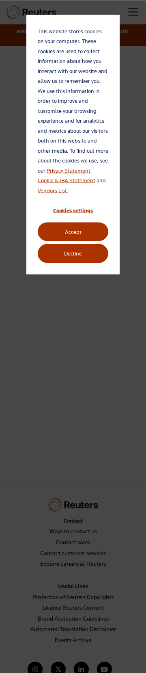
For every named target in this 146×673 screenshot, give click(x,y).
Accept (73, 232)
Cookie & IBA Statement (66, 180)
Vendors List (52, 190)
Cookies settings (73, 210)
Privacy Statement (68, 170)
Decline (73, 253)
